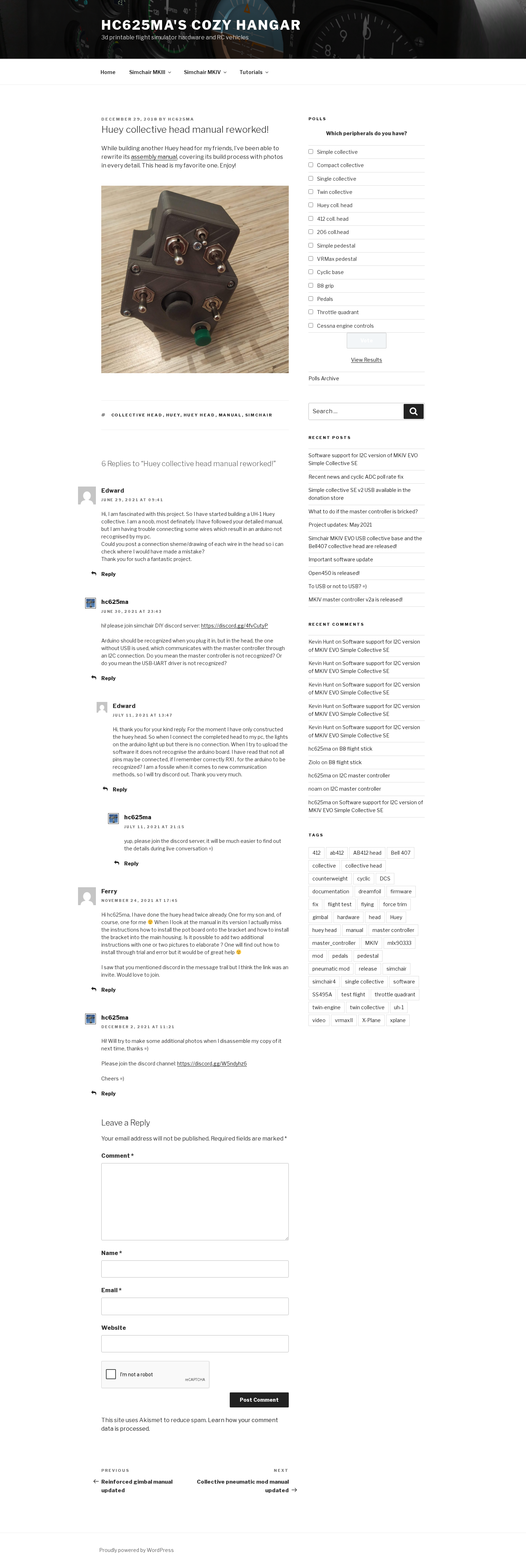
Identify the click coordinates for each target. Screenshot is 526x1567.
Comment (117, 1155)
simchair (259, 415)
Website (113, 1327)
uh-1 (399, 1007)
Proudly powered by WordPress (136, 1550)
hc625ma (181, 119)
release (368, 969)
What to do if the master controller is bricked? (363, 511)
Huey (173, 415)
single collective (364, 981)
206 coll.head (333, 232)
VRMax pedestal (337, 259)
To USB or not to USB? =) (337, 586)
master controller (393, 930)
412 (316, 853)
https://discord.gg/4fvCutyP (234, 626)
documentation (330, 891)
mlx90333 (399, 943)
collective (324, 866)
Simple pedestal (336, 246)
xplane (398, 1020)
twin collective (367, 1007)
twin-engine (326, 1007)
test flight (353, 994)
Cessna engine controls (345, 326)
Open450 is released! (334, 573)
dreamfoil (370, 891)
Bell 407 (400, 853)
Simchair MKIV (202, 72)
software (404, 981)
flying (367, 904)
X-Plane (371, 1020)
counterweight (330, 878)
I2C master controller (364, 775)
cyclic (363, 878)
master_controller (334, 943)
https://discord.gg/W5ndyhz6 (212, 1063)
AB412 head (367, 853)
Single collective (336, 179)
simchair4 (324, 981)
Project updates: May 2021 (340, 525)
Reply (108, 574)
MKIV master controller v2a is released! (355, 599)
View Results (366, 360)
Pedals (325, 299)
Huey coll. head (334, 205)
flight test (340, 904)
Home (108, 72)
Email (111, 1290)
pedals (340, 956)
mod (317, 956)
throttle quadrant (395, 994)
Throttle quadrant (338, 312)
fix (315, 904)
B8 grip (325, 286)
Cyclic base (330, 272)
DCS (385, 878)
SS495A (322, 994)
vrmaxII (344, 1020)
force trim (395, 904)
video (319, 1020)
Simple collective (337, 152)
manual (230, 415)
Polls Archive (323, 378)
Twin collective (334, 192)
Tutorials (251, 72)
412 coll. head (333, 219)
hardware (348, 917)
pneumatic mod (331, 969)
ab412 (337, 853)
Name (111, 1253)
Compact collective (340, 165)
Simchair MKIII (147, 72)
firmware (401, 891)
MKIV (371, 943)
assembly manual (154, 156)
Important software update (340, 559)
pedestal (368, 956)
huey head (199, 415)
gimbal (320, 917)
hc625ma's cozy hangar (201, 25)
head (375, 917)
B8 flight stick (355, 749)
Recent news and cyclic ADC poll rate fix (356, 477)
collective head (137, 415)
